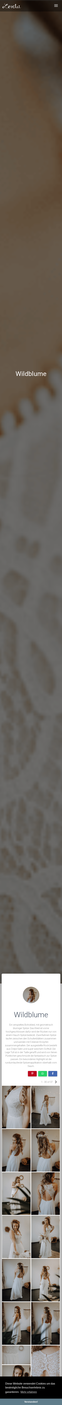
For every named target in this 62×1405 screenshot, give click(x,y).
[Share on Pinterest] (32, 1073)
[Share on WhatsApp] (42, 1073)
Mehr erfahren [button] (29, 1392)
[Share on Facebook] (52, 1073)
